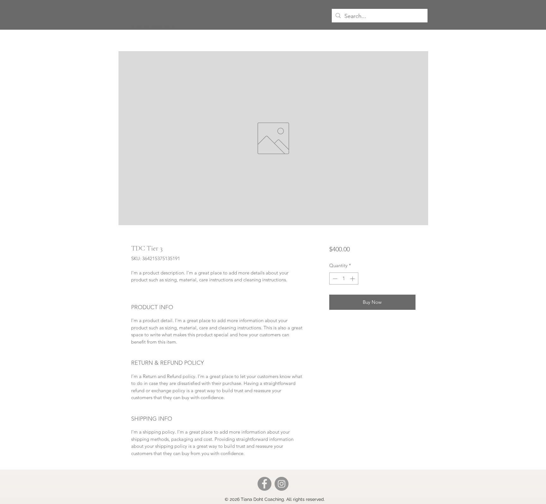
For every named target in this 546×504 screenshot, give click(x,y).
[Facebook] (264, 484)
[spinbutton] (343, 279)
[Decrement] (334, 279)
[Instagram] (281, 484)
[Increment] (353, 279)
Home (138, 28)
